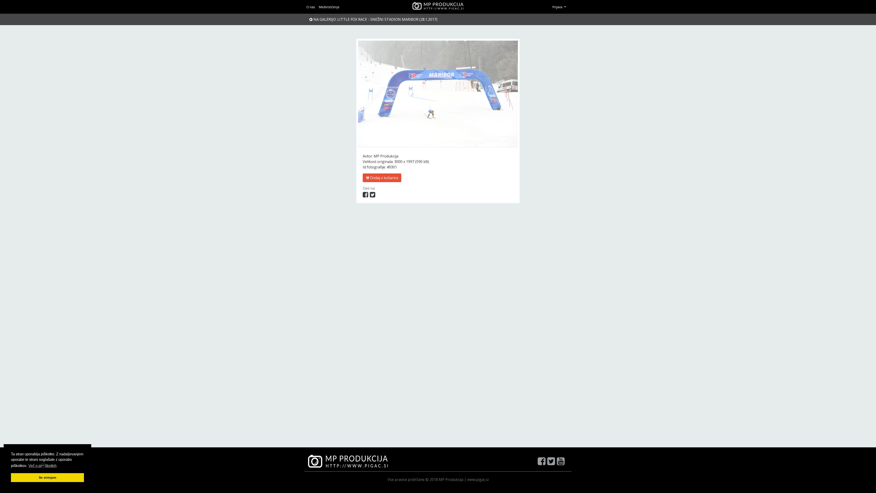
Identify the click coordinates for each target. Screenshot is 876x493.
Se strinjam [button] (47, 477)
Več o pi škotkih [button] (43, 466)
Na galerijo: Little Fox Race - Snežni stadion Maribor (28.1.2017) (375, 19)
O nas (310, 7)
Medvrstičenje (329, 7)
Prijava (557, 7)
